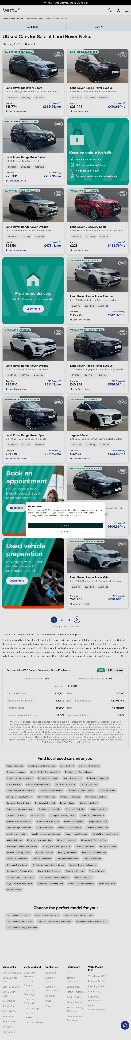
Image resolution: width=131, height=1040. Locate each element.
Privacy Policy (75, 515)
